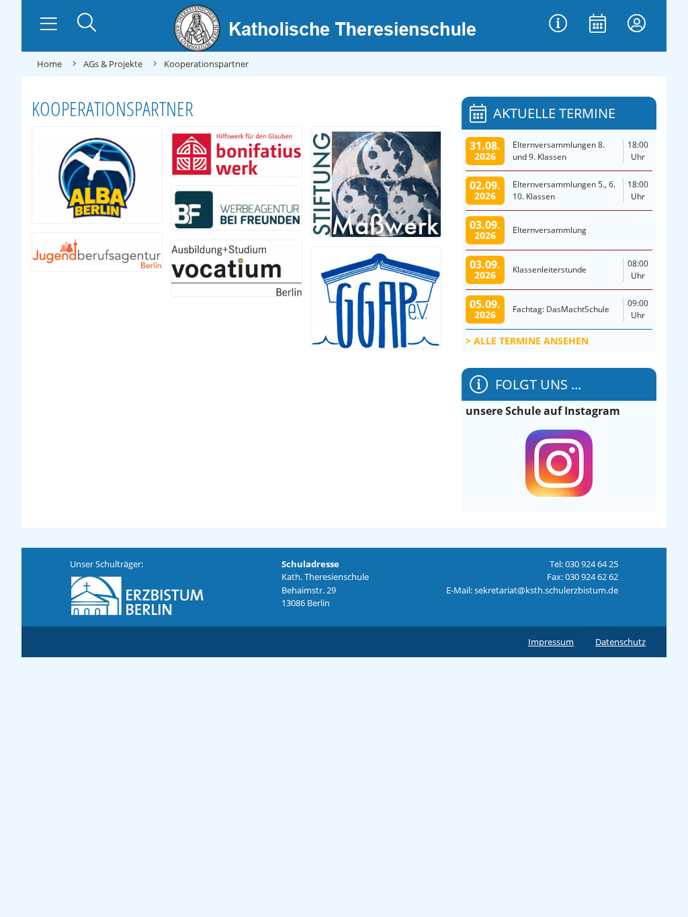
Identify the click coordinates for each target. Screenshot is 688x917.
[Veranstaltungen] (597, 24)
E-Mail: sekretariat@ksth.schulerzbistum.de (532, 590)
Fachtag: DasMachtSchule (561, 309)
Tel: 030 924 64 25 (584, 564)
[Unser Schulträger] (137, 592)
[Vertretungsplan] (558, 24)
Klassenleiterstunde (550, 269)
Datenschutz (620, 642)
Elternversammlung (550, 230)
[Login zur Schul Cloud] (636, 24)
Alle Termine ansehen (531, 340)
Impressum (551, 642)
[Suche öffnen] (87, 24)
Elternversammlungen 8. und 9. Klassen (559, 150)
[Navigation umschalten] (49, 24)
